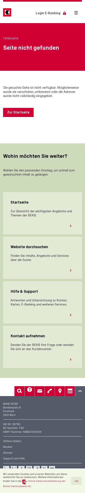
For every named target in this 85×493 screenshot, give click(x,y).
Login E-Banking (48, 13)
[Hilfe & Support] (72, 315)
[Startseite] (72, 226)
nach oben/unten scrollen (80, 391)
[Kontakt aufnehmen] (72, 360)
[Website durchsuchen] (72, 270)
